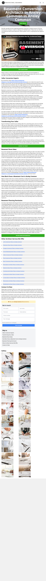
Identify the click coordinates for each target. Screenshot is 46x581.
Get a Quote (23, 23)
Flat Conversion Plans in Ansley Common (12, 258)
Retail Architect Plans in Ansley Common (12, 268)
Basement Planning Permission (9, 341)
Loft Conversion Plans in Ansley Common (12, 242)
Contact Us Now (6, 345)
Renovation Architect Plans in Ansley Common (13, 264)
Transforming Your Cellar (8, 334)
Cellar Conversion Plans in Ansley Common (13, 255)
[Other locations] (40, 2)
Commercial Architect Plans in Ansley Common (13, 271)
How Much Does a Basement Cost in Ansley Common (14, 339)
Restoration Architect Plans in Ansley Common (13, 281)
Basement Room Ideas (7, 337)
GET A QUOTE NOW (23, 69)
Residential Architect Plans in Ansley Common (13, 284)
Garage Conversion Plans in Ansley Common (13, 248)
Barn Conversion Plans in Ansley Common (12, 261)
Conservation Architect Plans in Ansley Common (14, 277)
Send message (18, 325)
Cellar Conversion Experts (8, 332)
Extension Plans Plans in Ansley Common (12, 245)
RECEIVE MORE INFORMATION (23, 235)
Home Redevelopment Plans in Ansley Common (14, 251)
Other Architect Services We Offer (10, 343)
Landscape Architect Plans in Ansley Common (13, 274)
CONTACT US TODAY (23, 146)
